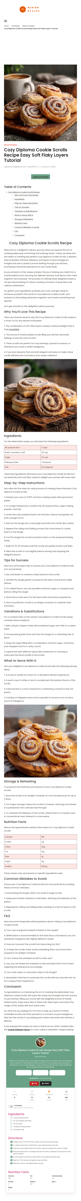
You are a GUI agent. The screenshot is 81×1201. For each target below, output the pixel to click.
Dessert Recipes (10, 145)
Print (46, 1083)
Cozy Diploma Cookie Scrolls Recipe (24, 192)
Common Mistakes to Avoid (27, 227)
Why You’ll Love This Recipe (26, 195)
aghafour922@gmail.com (15, 166)
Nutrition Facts (21, 223)
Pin (35, 1083)
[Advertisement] (40, 45)
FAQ (16, 231)
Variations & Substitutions (26, 211)
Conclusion (19, 235)
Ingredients (19, 199)
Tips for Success (22, 207)
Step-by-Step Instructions (26, 203)
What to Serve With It (24, 215)
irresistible (14, 329)
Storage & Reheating (24, 219)
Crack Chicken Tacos (19, 1029)
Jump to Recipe (41, 176)
